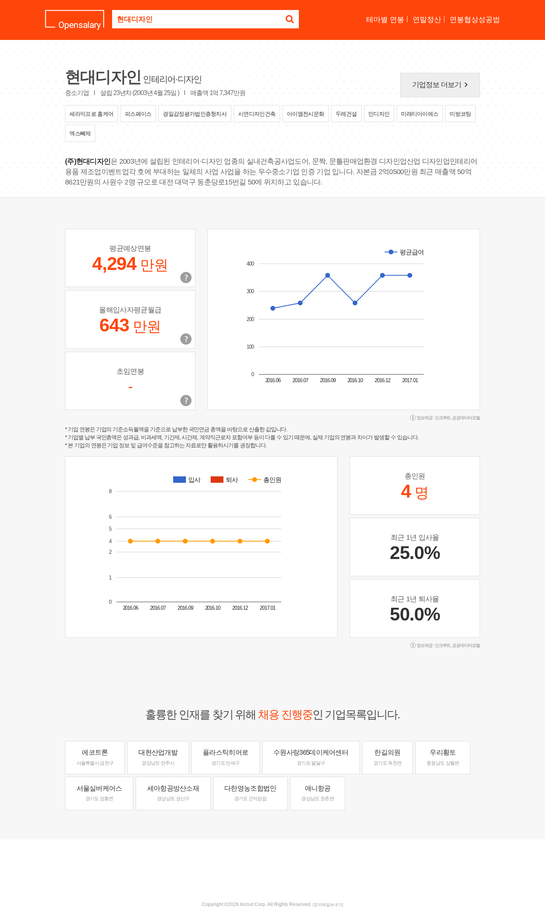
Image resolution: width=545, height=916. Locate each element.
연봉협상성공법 (475, 20)
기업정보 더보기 (441, 84)
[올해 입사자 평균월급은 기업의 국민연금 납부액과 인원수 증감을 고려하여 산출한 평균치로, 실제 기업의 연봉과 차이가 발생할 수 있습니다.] (186, 339)
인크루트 (443, 417)
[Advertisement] (272, 865)
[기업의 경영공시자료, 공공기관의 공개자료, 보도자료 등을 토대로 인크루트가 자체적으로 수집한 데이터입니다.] (186, 400)
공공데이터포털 (466, 417)
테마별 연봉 (385, 20)
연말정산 (427, 20)
